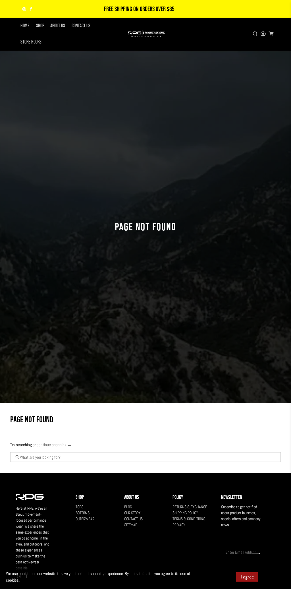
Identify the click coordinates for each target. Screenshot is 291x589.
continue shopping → (54, 444)
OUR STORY (132, 512)
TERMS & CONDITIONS (188, 518)
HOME (25, 25)
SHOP (40, 25)
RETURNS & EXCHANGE (189, 506)
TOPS (79, 506)
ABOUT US (57, 25)
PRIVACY (178, 524)
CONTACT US (81, 25)
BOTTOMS (83, 512)
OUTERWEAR (85, 518)
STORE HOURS (30, 42)
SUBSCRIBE (256, 553)
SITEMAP (130, 524)
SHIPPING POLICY (185, 512)
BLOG (128, 506)
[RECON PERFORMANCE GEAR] (145, 34)
